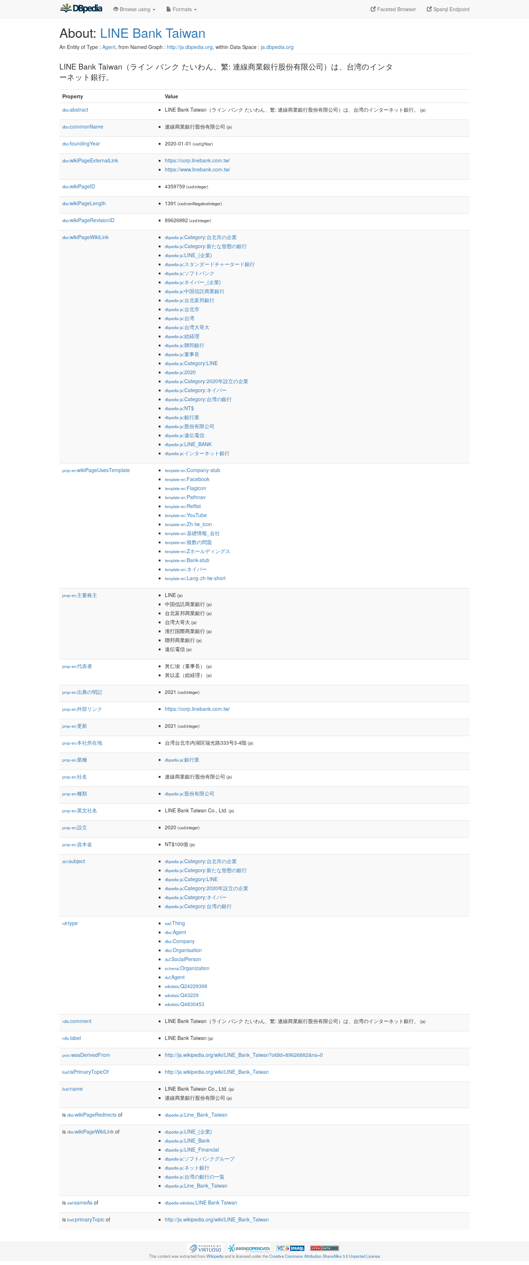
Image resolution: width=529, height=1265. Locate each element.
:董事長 (182, 354)
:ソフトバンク (189, 273)
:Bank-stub (187, 560)
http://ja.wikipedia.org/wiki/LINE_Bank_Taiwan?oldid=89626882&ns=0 (244, 1054)
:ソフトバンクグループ (200, 1158)
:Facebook (187, 479)
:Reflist (183, 506)
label (71, 1037)
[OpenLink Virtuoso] (205, 1247)
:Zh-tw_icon (188, 524)
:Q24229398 (186, 986)
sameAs (79, 1202)
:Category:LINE (191, 363)
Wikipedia (215, 1256)
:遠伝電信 (184, 435)
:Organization (187, 968)
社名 (74, 776)
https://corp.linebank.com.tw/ (197, 160)
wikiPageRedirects (92, 1114)
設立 (74, 827)
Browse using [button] (135, 9)
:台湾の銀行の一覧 (195, 1176)
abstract (75, 109)
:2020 (180, 372)
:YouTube (186, 515)
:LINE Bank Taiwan (201, 1202)
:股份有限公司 (189, 426)
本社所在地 (82, 742)
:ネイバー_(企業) (193, 282)
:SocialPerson (183, 959)
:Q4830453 (184, 1004)
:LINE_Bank (187, 1140)
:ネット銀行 (187, 1167)
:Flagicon (185, 488)
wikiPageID (78, 186)
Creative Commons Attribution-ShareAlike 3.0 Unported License (324, 1256)
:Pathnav (185, 497)
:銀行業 (182, 417)
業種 (74, 759)
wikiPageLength (84, 203)
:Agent (175, 932)
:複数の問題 (188, 542)
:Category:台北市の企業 (201, 237)
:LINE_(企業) (188, 255)
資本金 (77, 844)
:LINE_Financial (192, 1149)
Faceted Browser (396, 9)
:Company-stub (192, 470)
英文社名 (79, 810)
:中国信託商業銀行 (195, 291)
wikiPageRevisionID (88, 220)
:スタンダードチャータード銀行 (210, 264)
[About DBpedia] (81, 9)
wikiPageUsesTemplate (96, 470)
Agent (109, 46)
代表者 (77, 665)
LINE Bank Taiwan (152, 32)
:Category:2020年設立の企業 (206, 381)
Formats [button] (182, 9)
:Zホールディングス (197, 551)
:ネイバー (186, 569)
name (72, 1088)
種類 (74, 793)
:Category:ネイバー (196, 390)
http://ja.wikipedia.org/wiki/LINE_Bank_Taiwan (217, 1071)
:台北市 (182, 309)
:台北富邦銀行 (189, 300)
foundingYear (81, 143)
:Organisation (183, 950)
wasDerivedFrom (86, 1054)
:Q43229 (182, 995)
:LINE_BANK (188, 444)
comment (76, 1020)
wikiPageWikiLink (85, 237)
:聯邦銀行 (184, 345)
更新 (74, 725)
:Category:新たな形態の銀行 (206, 246)
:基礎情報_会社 (192, 533)
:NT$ (179, 408)
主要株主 (79, 594)
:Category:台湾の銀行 (198, 399)
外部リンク (82, 708)
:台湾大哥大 (187, 327)
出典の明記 (82, 691)
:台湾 (179, 318)
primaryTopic (85, 1219)
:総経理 (182, 336)
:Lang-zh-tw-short (195, 578)
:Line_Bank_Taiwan (196, 1114)
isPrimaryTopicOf (85, 1071)
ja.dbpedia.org (277, 46)
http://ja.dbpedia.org (190, 46)
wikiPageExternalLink (90, 160)
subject (73, 861)
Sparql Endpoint (451, 9)
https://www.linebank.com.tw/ (197, 169)
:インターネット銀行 (197, 453)
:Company (180, 941)
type (70, 923)
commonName (82, 126)
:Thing (175, 923)
